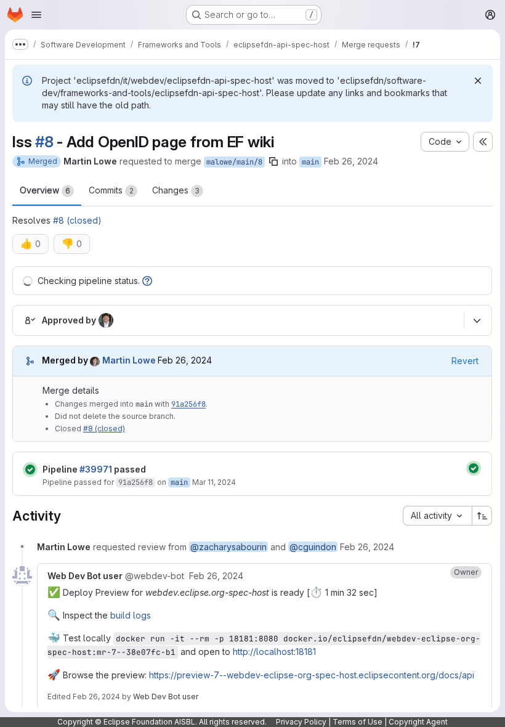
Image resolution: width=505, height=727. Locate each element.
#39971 (95, 469)
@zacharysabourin (228, 547)
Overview (45, 190)
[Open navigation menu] (36, 15)
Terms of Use (357, 721)
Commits (111, 190)
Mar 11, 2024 (214, 482)
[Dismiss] (478, 80)
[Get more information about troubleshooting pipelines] (147, 280)
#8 (44, 141)
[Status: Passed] (30, 469)
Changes (176, 190)
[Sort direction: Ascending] (482, 516)
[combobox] (437, 516)
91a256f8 (188, 404)
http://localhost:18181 (274, 651)
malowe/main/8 (234, 162)
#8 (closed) (77, 220)
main (310, 162)
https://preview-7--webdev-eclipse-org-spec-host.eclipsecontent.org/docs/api (311, 675)
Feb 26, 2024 (351, 161)
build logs (130, 615)
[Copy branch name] (273, 161)
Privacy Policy (301, 721)
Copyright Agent (418, 721)
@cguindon (312, 547)
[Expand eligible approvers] (476, 320)
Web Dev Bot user (165, 696)
